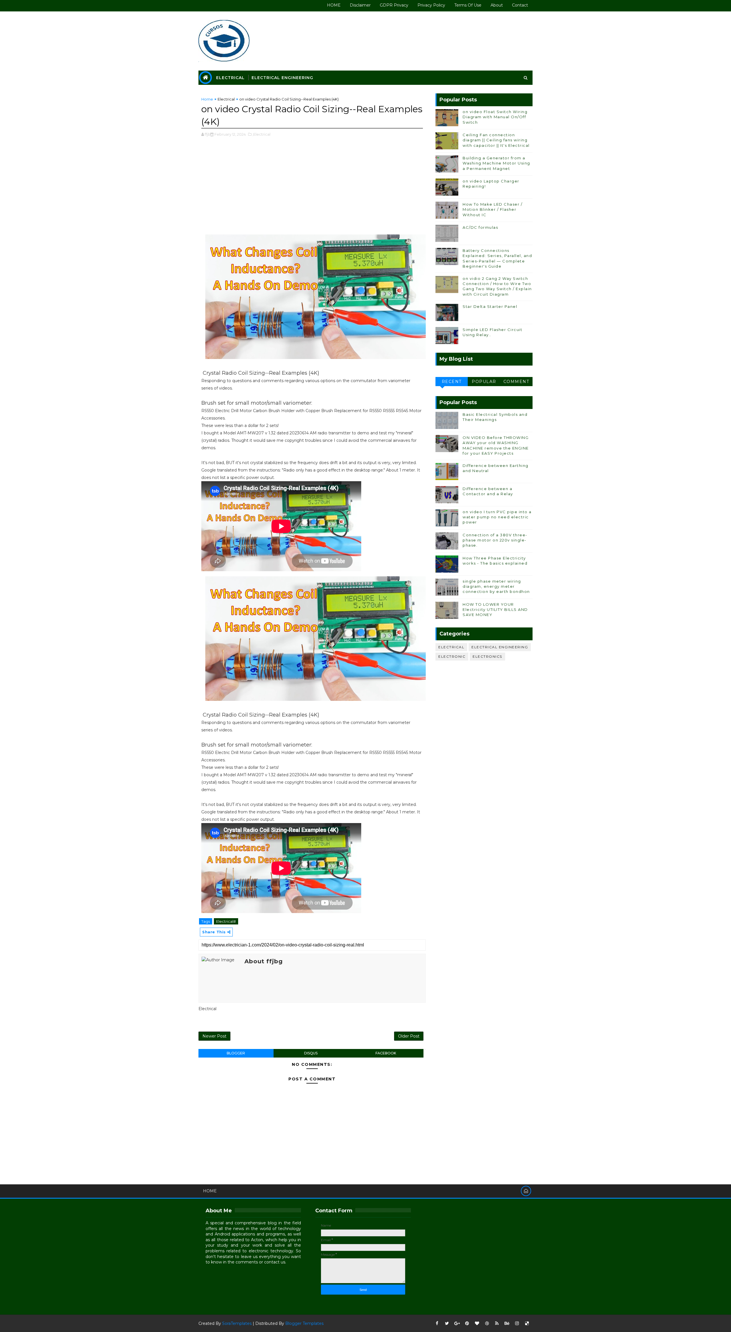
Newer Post (214, 1036)
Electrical (230, 77)
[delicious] (527, 1323)
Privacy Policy (431, 5)
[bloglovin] (477, 1323)
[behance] (507, 1323)
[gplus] (457, 1323)
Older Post (408, 1036)
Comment (516, 381)
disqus (311, 1053)
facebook (385, 1053)
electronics (487, 656)
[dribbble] (487, 1323)
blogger (236, 1053)
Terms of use (467, 5)
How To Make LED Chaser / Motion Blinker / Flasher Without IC (492, 209)
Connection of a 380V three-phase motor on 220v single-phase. (495, 540)
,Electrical (261, 134)
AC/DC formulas (480, 227)
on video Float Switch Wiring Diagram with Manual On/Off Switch (495, 116)
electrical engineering (499, 647)
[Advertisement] (312, 189)
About (497, 5)
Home (207, 99)
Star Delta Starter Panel (490, 306)
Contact (520, 5)
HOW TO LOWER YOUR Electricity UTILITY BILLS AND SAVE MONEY (495, 609)
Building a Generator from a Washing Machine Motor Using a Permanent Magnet (496, 163)
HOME (334, 5)
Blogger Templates (304, 1323)
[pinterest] (467, 1323)
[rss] (497, 1323)
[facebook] (437, 1323)
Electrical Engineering (282, 77)
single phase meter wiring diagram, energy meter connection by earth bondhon (496, 586)
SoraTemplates (237, 1323)
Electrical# (226, 921)
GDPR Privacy (394, 5)
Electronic (451, 656)
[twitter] (447, 1323)
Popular (484, 381)
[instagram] (517, 1323)
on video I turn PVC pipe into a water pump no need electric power (497, 516)
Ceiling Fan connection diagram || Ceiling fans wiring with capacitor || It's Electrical (496, 140)
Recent (452, 381)
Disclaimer (360, 5)
